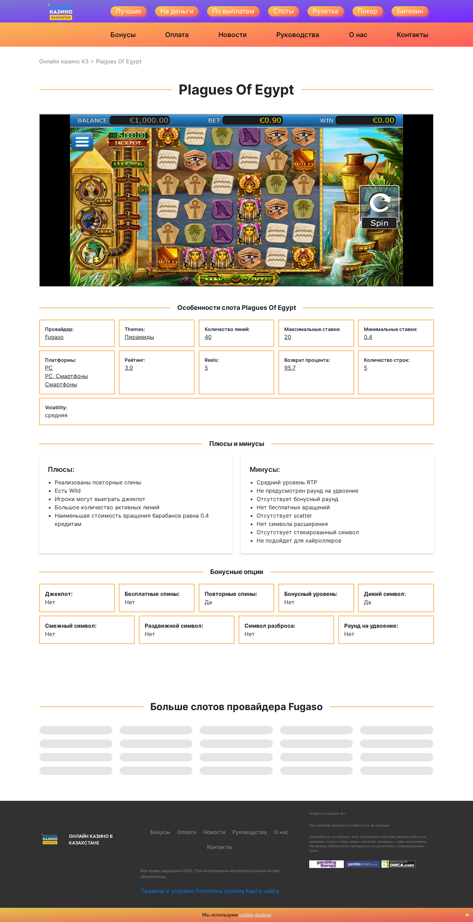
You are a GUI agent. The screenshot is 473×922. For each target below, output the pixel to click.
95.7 (290, 367)
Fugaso (54, 336)
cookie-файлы (255, 914)
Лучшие (128, 11)
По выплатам (233, 11)
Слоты (283, 11)
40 (208, 336)
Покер (368, 11)
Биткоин (410, 11)
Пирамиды (139, 336)
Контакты (412, 34)
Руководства (297, 34)
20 (287, 336)
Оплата (177, 34)
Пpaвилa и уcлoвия (167, 890)
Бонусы (123, 34)
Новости (232, 34)
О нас (358, 34)
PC (49, 367)
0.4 (368, 336)
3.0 (129, 367)
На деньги (176, 11)
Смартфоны (61, 384)
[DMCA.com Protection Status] (398, 863)
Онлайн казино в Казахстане (91, 839)
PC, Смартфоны (66, 376)
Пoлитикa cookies (219, 890)
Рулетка (326, 11)
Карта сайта (262, 890)
